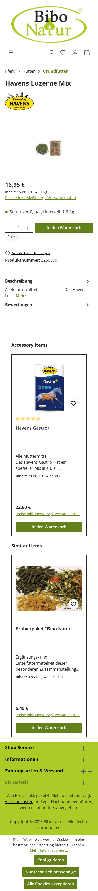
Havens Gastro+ (33, 428)
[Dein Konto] (75, 52)
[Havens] (49, 101)
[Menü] (11, 52)
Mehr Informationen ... (49, 850)
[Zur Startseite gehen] (49, 24)
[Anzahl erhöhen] (28, 228)
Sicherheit (16, 782)
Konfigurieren (50, 860)
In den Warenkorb (64, 227)
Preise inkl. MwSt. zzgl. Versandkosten (40, 197)
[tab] (47, 288)
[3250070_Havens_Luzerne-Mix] (49, 148)
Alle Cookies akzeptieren (50, 884)
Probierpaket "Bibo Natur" (44, 629)
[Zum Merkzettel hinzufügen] (73, 403)
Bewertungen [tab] (18, 304)
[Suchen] (51, 52)
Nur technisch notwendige (50, 872)
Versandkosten (19, 801)
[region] (49, 148)
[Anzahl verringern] (10, 228)
